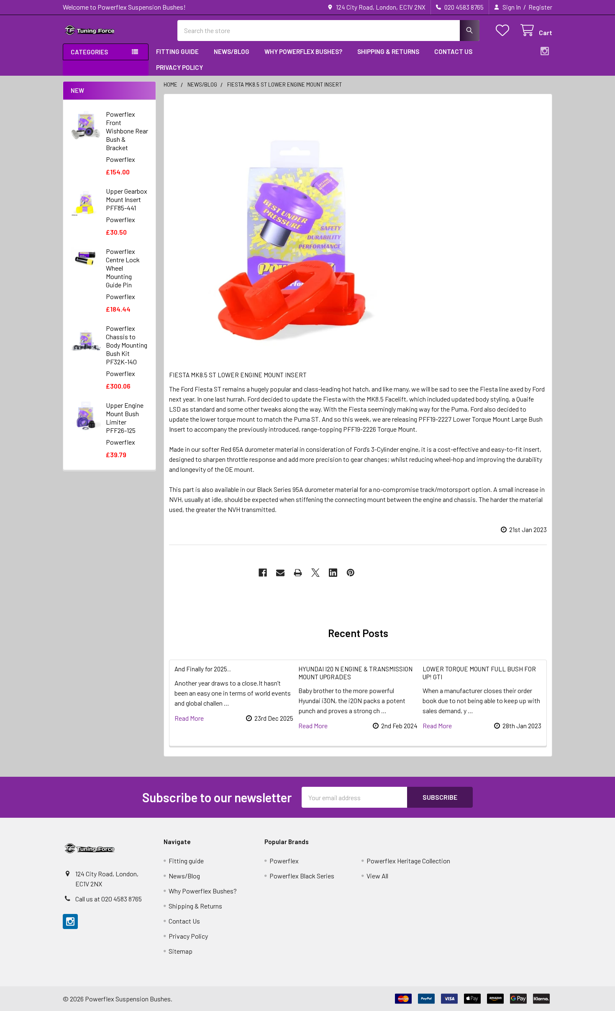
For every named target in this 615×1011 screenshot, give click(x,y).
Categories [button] (89, 52)
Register (540, 7)
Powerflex (284, 861)
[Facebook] (262, 572)
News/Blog (231, 51)
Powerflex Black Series (301, 876)
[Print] (297, 572)
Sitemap (180, 951)
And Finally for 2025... (202, 669)
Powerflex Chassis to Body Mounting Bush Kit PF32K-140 (126, 345)
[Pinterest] (350, 572)
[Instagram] (544, 51)
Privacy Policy (179, 67)
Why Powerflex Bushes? (303, 51)
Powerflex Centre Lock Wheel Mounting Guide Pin (123, 268)
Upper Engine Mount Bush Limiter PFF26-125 (125, 417)
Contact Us (453, 51)
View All (377, 876)
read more (189, 718)
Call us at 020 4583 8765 (108, 899)
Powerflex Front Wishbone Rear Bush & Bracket (127, 130)
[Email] (280, 572)
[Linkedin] (333, 572)
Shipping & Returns (388, 51)
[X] (315, 572)
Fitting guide (177, 51)
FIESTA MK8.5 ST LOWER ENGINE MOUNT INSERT (238, 375)
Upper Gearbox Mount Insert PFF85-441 (126, 199)
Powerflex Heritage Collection (408, 861)
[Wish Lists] (504, 30)
